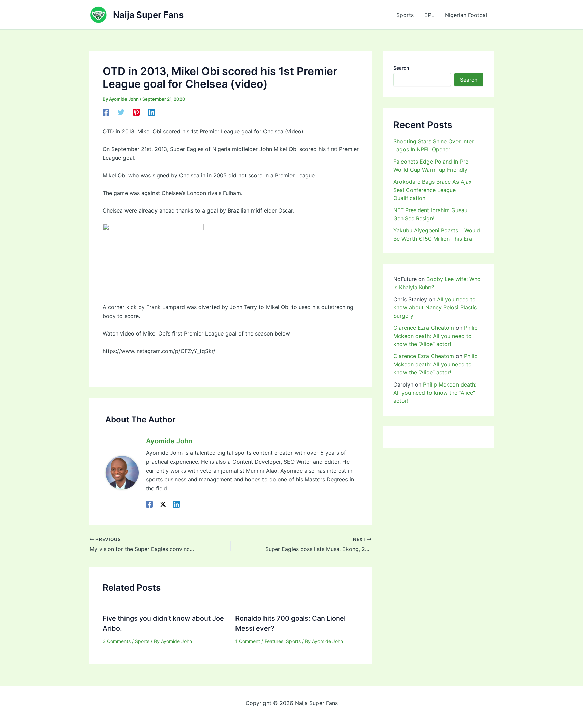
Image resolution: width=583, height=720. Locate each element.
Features (274, 641)
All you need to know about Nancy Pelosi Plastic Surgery (435, 307)
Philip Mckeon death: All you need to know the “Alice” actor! (435, 335)
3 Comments (117, 641)
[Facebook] (106, 112)
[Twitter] (121, 112)
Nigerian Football (467, 14)
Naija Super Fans (148, 14)
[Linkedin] (151, 112)
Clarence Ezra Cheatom (423, 327)
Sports (405, 14)
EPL (429, 14)
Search (401, 68)
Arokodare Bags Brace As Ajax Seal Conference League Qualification (432, 189)
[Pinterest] (136, 112)
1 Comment (247, 641)
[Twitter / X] (163, 504)
